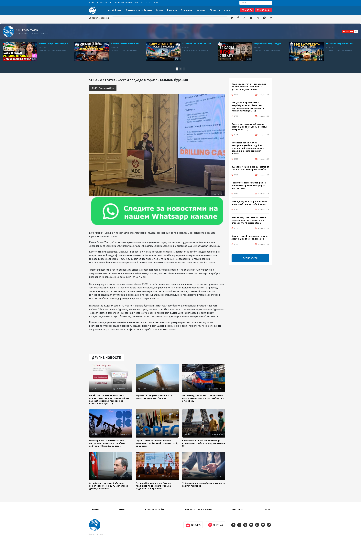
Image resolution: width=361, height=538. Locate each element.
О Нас (91, 3)
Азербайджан (115, 10)
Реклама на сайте (105, 3)
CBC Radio (265, 10)
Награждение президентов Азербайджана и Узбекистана (340, 43)
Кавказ (159, 10)
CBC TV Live (196, 525)
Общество (215, 10)
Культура (201, 10)
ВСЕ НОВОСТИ (250, 258)
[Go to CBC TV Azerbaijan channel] (8, 31)
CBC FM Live (218, 525)
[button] (184, 68)
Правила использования (126, 3)
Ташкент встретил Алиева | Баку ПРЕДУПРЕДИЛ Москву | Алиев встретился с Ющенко (54, 43)
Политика (172, 10)
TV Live (155, 3)
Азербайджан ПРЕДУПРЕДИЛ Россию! (269, 43)
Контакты (145, 3)
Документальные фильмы (139, 10)
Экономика (186, 10)
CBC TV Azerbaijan (27, 30)
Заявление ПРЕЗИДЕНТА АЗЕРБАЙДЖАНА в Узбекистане (197, 43)
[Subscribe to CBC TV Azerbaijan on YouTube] (350, 31)
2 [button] (180, 69)
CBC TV (248, 10)
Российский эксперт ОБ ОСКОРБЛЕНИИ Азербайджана (126, 43)
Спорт (227, 10)
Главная (95, 509)
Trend (107, 242)
